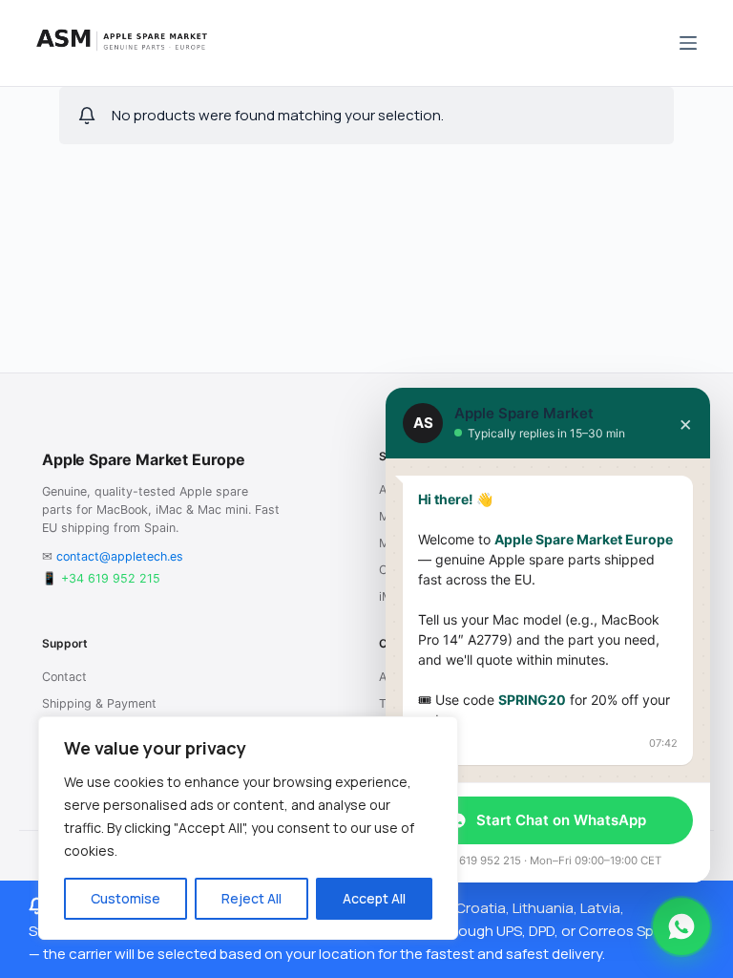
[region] (248, 828)
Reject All (251, 898)
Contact (64, 677)
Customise (125, 898)
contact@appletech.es (119, 556)
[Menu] (688, 43)
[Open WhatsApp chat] (681, 926)
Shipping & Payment (99, 703)
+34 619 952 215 (110, 578)
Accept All (374, 898)
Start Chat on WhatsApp (561, 820)
